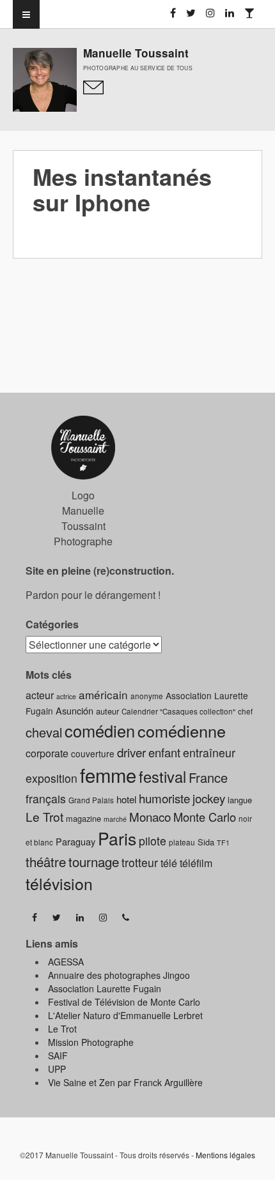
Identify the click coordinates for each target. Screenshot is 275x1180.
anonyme (146, 696)
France (208, 777)
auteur (107, 711)
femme (108, 774)
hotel (126, 799)
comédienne (182, 730)
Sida (206, 842)
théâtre (46, 861)
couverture (92, 753)
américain (103, 694)
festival (162, 776)
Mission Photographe (91, 1042)
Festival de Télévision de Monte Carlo (124, 1001)
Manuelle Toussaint (136, 53)
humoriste (164, 797)
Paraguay (75, 841)
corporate (47, 753)
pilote (152, 841)
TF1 (223, 842)
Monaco (150, 816)
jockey (208, 797)
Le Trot (44, 816)
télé (169, 863)
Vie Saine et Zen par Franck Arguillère (125, 1082)
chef (245, 711)
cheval (44, 732)
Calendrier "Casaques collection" (178, 711)
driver (131, 751)
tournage (93, 861)
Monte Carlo (204, 816)
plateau (182, 842)
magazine (83, 818)
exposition (51, 778)
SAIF (58, 1055)
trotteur (140, 862)
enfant (164, 752)
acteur (40, 695)
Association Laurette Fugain (104, 988)
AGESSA (66, 961)
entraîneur (209, 752)
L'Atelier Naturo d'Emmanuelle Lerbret (125, 1015)
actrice (66, 696)
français (46, 798)
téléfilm (196, 863)
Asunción (74, 710)
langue (240, 800)
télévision (59, 883)
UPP (57, 1069)
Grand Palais (91, 800)
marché (115, 819)
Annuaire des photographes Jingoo (119, 975)
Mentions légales (225, 1154)
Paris (117, 838)
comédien (100, 730)
